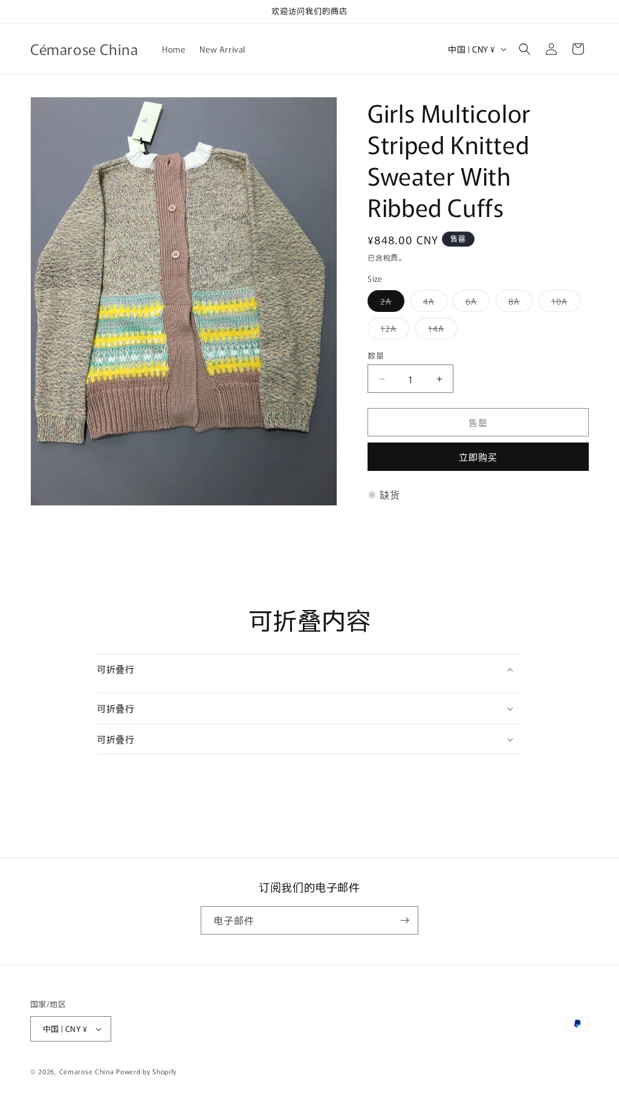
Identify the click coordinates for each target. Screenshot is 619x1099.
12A (392, 330)
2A (390, 303)
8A (518, 303)
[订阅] (404, 920)
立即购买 (478, 456)
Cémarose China (86, 1071)
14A (440, 330)
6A (475, 303)
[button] (524, 49)
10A (563, 303)
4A (433, 303)
